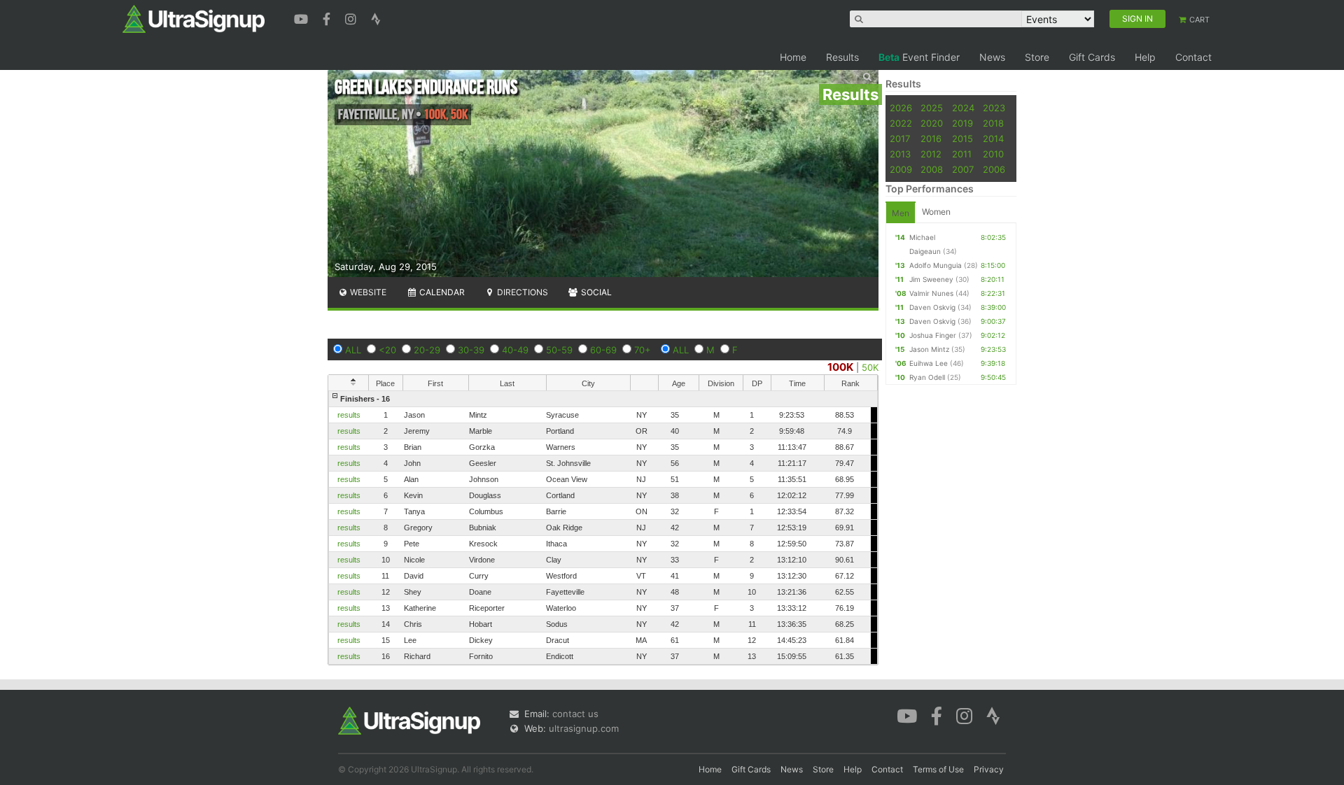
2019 (962, 123)
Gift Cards (1092, 57)
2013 (900, 154)
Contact (1193, 57)
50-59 (559, 349)
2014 (993, 138)
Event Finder (919, 57)
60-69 (603, 349)
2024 (963, 107)
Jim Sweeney (931, 279)
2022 (901, 123)
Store (1037, 57)
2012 (930, 154)
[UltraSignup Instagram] (352, 17)
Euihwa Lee (928, 363)
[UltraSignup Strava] (375, 17)
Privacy (989, 769)
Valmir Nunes (931, 293)
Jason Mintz (929, 349)
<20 (387, 349)
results (348, 415)
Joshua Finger (932, 335)
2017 (900, 138)
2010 (993, 154)
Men (900, 213)
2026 (901, 107)
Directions (521, 292)
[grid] (603, 527)
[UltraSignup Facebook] (328, 17)
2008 (931, 169)
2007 (963, 169)
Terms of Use (938, 769)
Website (367, 292)
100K (840, 367)
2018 (993, 123)
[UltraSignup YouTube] (302, 17)
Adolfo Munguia (935, 265)
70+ (642, 349)
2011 (962, 154)
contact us (575, 713)
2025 (931, 107)
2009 (901, 169)
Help (1145, 57)
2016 (930, 138)
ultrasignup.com (584, 728)
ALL (353, 349)
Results (842, 57)
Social (595, 292)
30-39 (471, 349)
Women (936, 211)
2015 (962, 138)
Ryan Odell (927, 377)
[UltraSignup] (193, 18)
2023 (994, 107)
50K (870, 367)
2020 (931, 123)
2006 (994, 169)
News (992, 57)
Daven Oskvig (932, 307)
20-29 (427, 349)
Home (793, 57)
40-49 (515, 349)
